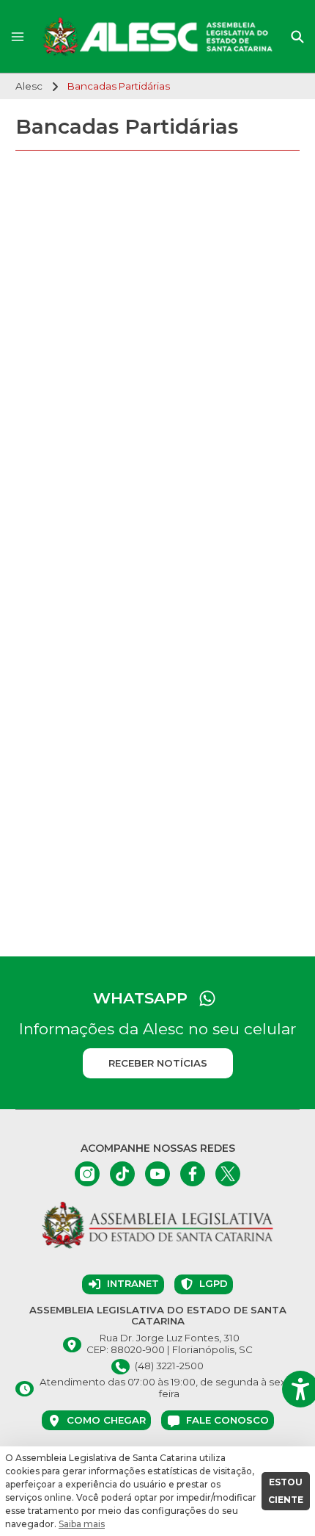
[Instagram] (87, 1173)
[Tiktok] (122, 1173)
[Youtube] (157, 1173)
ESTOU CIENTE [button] (285, 1490)
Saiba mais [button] (82, 1523)
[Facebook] (192, 1173)
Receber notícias (157, 1063)
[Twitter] (227, 1173)
